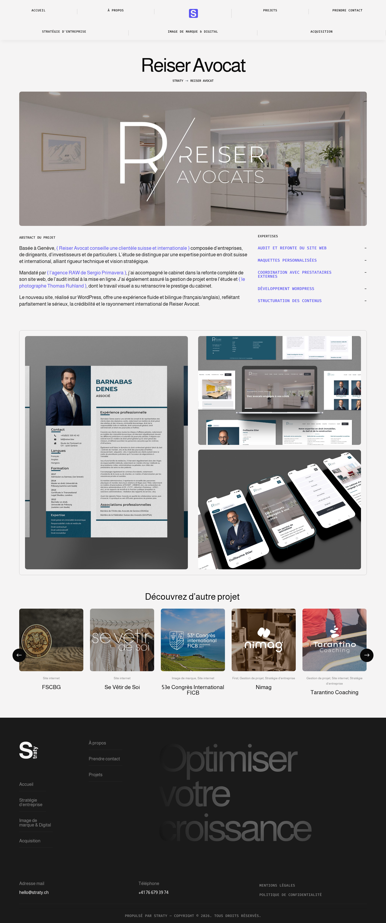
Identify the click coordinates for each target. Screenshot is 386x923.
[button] (366, 655)
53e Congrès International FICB (193, 690)
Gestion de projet (252, 678)
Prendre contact (104, 758)
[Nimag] (264, 640)
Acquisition (29, 840)
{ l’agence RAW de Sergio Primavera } (86, 272)
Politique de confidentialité (290, 894)
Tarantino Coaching (334, 692)
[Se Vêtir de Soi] (122, 640)
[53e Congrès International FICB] (193, 640)
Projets (96, 774)
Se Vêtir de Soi (122, 687)
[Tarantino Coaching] (334, 640)
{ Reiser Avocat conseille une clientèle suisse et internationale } (123, 248)
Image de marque (184, 678)
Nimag (264, 687)
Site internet (51, 678)
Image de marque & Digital (35, 822)
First (235, 678)
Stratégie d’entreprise (30, 802)
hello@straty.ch (34, 892)
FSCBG (51, 687)
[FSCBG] (51, 640)
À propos (97, 742)
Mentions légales (277, 885)
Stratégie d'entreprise (280, 678)
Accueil (26, 784)
